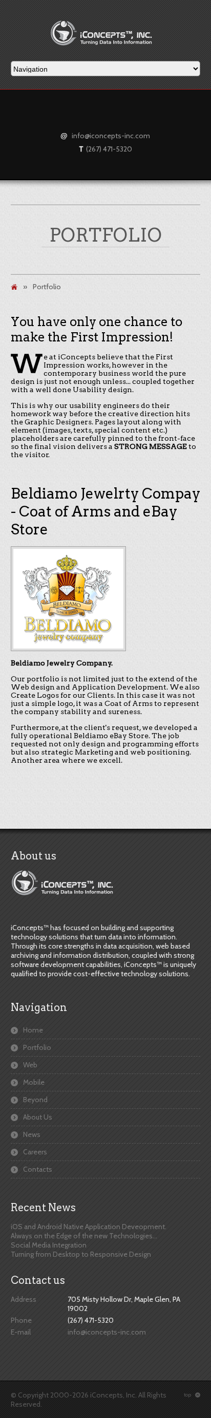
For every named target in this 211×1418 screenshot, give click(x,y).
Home (33, 1030)
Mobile (34, 1082)
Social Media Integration (49, 1245)
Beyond (35, 1099)
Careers (35, 1151)
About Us (37, 1117)
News (31, 1134)
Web (30, 1064)
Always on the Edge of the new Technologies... (84, 1235)
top (192, 1394)
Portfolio (37, 1047)
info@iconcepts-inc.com (111, 135)
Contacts (37, 1169)
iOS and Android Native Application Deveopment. (88, 1226)
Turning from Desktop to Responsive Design (81, 1254)
